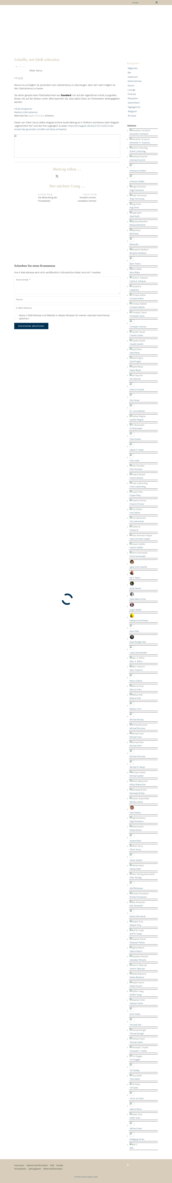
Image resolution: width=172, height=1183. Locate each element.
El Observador (136, 428)
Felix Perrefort (136, 469)
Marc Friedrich (136, 670)
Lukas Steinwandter (138, 652)
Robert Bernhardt (137, 916)
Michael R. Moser (137, 767)
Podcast (132, 94)
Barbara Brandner (138, 225)
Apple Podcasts (36, 115)
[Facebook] (144, 2)
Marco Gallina (136, 680)
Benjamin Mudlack (138, 253)
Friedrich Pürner (137, 504)
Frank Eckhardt (136, 478)
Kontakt (59, 1165)
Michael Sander (137, 775)
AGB (52, 1165)
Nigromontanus (136, 821)
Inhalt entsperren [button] (23, 108)
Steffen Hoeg (135, 994)
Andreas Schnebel (138, 170)
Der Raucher (135, 378)
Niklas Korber (136, 830)
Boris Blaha (135, 272)
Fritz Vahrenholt (137, 521)
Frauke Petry (135, 495)
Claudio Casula (136, 335)
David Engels (135, 361)
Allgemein (133, 68)
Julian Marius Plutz (138, 599)
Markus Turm (135, 708)
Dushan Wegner (137, 419)
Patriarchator (135, 868)
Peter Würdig (135, 877)
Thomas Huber (136, 1042)
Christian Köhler (137, 298)
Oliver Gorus (35, 70)
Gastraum (133, 76)
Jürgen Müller (136, 609)
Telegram (132, 111)
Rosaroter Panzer (137, 942)
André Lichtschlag (138, 151)
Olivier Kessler (136, 860)
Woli (132, 1148)
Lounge (131, 89)
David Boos (135, 352)
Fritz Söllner (135, 512)
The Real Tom (136, 1024)
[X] (157, 2)
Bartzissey (134, 233)
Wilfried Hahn (136, 1128)
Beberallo (134, 244)
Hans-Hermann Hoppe (140, 538)
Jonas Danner (135, 588)
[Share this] (47, 176)
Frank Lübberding (138, 486)
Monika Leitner (136, 802)
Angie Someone (137, 190)
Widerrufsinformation (52, 1168)
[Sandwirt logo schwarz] (21, 10)
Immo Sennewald (137, 556)
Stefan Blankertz (137, 977)
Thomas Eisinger (137, 1033)
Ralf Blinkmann (136, 888)
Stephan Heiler (136, 1003)
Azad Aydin (135, 216)
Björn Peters (135, 263)
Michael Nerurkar (137, 756)
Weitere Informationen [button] (26, 112)
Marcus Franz (136, 689)
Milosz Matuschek (138, 784)
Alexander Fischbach (139, 133)
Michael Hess (136, 737)
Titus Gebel (135, 1079)
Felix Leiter (135, 460)
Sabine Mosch (136, 951)
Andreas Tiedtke (137, 181)
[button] (86, 10)
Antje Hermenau (137, 198)
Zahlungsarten (34, 1168)
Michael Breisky (137, 719)
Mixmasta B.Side (137, 793)
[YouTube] (152, 2)
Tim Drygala (135, 1059)
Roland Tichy (135, 925)
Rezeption (133, 98)
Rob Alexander (136, 905)
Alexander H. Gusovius (140, 142)
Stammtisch (134, 102)
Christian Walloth (137, 307)
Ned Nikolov (135, 812)
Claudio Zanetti (136, 344)
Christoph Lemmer (138, 326)
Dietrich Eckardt (137, 389)
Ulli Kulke (134, 1087)
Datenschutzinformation (37, 1165)
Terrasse (132, 115)
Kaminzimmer (135, 81)
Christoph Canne (137, 316)
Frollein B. (134, 530)
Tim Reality (134, 1070)
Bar (129, 72)
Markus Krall (135, 698)
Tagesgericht (134, 107)
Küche (131, 85)
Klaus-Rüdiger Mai (138, 642)
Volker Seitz (135, 1117)
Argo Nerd (134, 207)
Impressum (19, 1165)
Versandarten (20, 1168)
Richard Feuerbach (138, 897)
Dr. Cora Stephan (137, 411)
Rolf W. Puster (136, 933)
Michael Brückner (137, 728)
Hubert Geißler (136, 547)
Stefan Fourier (136, 986)
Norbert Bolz (135, 840)
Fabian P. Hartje (137, 449)
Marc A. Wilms (136, 661)
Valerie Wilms (136, 1109)
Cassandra (134, 289)
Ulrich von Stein (137, 1098)
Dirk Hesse (134, 400)
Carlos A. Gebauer (138, 281)
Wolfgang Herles (137, 1139)
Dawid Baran (135, 370)
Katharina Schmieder (139, 620)
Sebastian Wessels (138, 959)
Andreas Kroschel (137, 160)
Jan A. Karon (135, 577)
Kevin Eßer (134, 631)
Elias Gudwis (135, 439)
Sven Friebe (135, 1014)
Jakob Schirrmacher (138, 567)
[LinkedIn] (148, 2)
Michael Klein (136, 745)
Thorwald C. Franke (138, 1050)
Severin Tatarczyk (137, 968)
